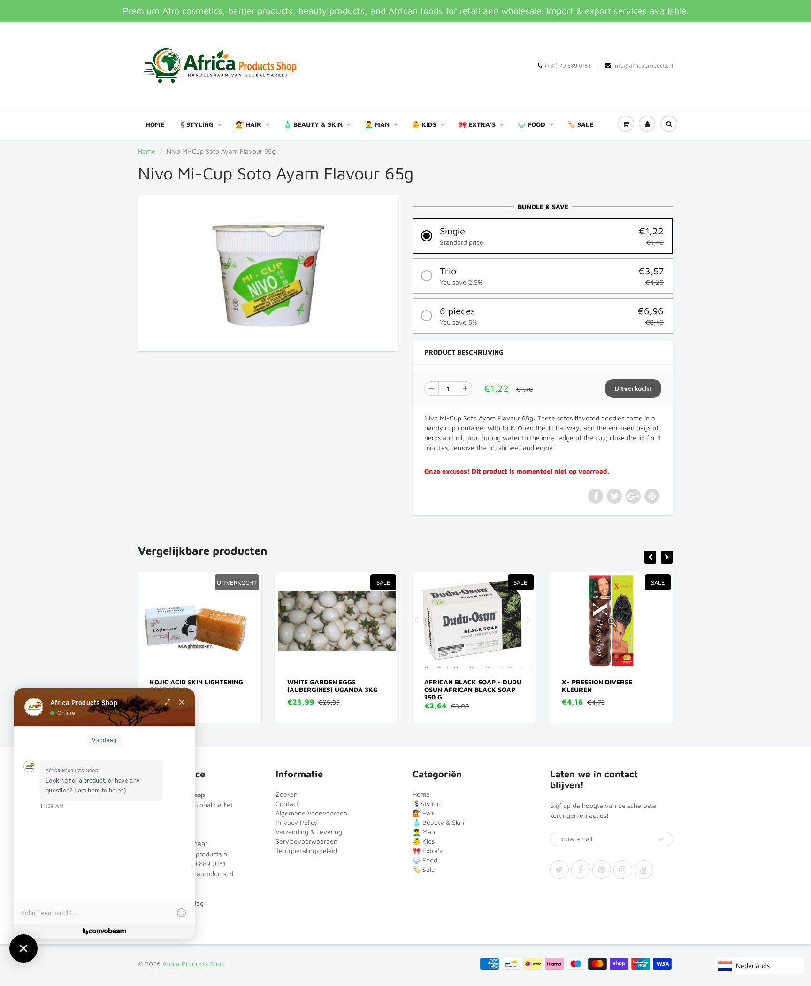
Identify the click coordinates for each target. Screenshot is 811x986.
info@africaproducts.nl (643, 65)
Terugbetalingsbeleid (306, 850)
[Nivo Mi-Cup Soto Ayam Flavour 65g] (268, 272)
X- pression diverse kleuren (597, 685)
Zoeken (286, 794)
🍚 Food (531, 124)
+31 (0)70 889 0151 (197, 864)
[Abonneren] (661, 839)
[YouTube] (644, 869)
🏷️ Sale (580, 124)
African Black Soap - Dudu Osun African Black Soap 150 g (472, 689)
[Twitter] (559, 869)
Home (154, 124)
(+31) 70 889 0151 (567, 65)
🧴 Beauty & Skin (313, 124)
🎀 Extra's (477, 124)
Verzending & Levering (308, 832)
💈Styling (196, 124)
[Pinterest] (601, 869)
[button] (543, 236)
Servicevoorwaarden (306, 841)
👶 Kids (424, 124)
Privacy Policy (296, 822)
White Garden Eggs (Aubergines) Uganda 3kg (332, 685)
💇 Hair (248, 124)
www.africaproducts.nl (199, 873)
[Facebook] (580, 869)
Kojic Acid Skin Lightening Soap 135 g (196, 685)
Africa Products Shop (193, 964)
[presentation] (650, 557)
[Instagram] (622, 869)
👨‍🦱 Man (377, 124)
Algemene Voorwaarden (311, 813)
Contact (287, 803)
